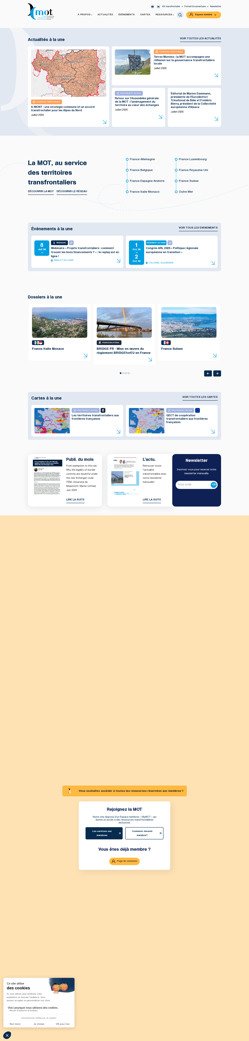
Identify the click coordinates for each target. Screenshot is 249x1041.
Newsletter (215, 7)
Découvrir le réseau (72, 191)
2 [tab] (123, 374)
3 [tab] (126, 374)
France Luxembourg (193, 159)
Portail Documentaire (195, 7)
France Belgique (141, 170)
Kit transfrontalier (171, 7)
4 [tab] (128, 374)
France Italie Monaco (145, 192)
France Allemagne (142, 159)
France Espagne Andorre (147, 181)
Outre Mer (186, 192)
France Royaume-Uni (193, 170)
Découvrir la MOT (41, 191)
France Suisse (189, 181)
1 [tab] (120, 374)
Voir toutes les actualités (200, 38)
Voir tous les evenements (198, 228)
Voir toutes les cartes (200, 397)
